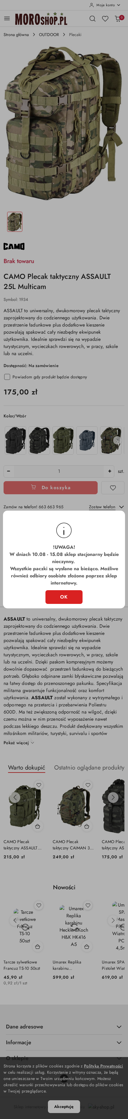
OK (64, 596)
